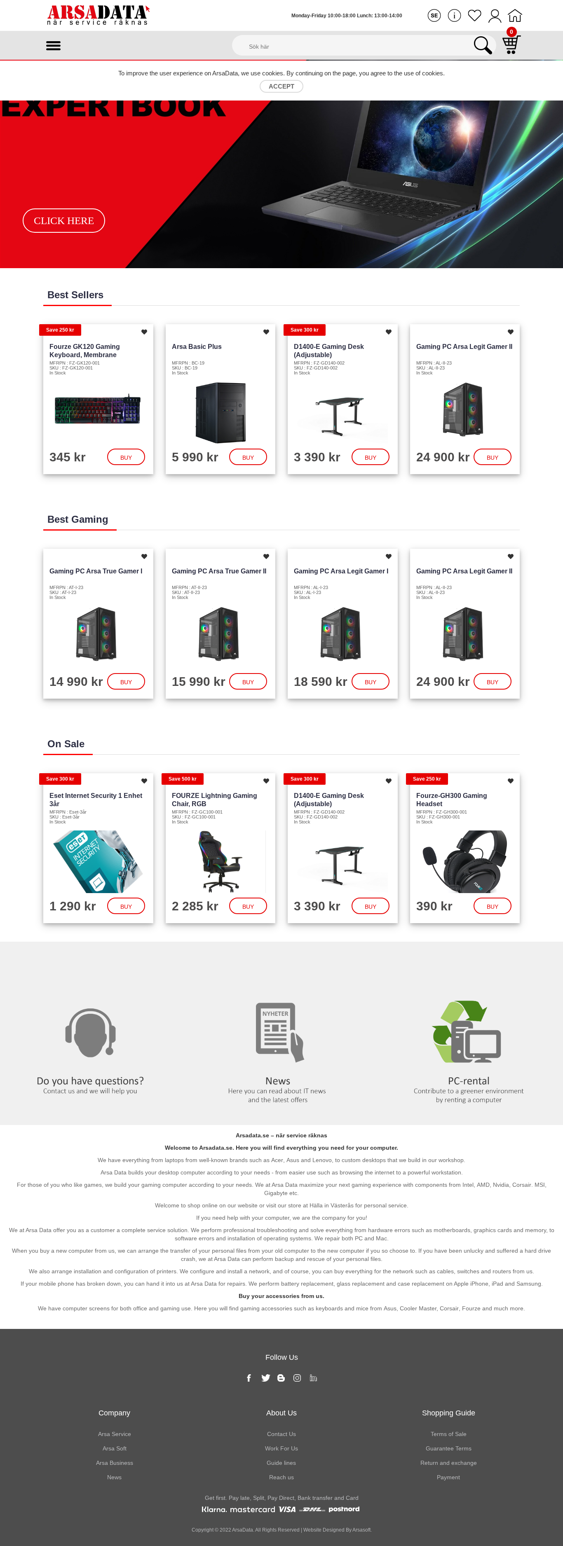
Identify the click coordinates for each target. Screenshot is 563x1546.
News (281, 958)
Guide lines (281, 1462)
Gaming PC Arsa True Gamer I (95, 571)
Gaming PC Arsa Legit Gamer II (464, 346)
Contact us (93, 958)
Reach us (281, 1477)
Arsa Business (114, 1462)
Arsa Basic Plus (197, 346)
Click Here (64, 220)
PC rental (469, 958)
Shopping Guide (448, 1413)
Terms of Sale (449, 1434)
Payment (448, 1477)
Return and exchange (448, 1462)
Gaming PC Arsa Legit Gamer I (341, 571)
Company (114, 1413)
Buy (126, 457)
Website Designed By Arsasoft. (337, 1530)
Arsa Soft (115, 1448)
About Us (281, 1413)
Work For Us (281, 1448)
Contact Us (281, 1434)
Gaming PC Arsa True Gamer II (219, 571)
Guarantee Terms (449, 1448)
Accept (281, 86)
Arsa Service (114, 1434)
